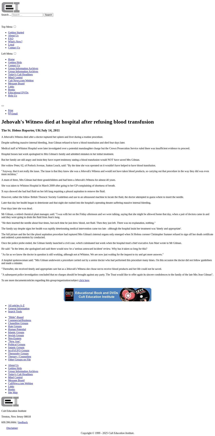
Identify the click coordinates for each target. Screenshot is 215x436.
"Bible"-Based (16, 317)
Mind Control (15, 77)
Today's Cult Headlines (20, 74)
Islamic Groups (16, 332)
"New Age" (14, 341)
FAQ (10, 38)
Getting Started (16, 32)
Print (10, 110)
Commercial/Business (19, 320)
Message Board (16, 83)
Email (14, 113)
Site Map (13, 392)
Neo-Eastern (14, 338)
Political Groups (16, 344)
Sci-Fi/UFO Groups (18, 350)
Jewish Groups (16, 335)
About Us (13, 35)
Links (11, 86)
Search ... (6, 14)
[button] (15, 27)
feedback (23, 422)
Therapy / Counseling (19, 356)
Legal (11, 44)
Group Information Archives (23, 68)
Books (11, 89)
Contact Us (14, 47)
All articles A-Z (16, 305)
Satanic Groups (16, 347)
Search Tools (15, 311)
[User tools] (2, 105)
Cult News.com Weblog (21, 80)
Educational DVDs (18, 92)
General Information (19, 308)
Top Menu (6, 26)
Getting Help (15, 62)
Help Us (12, 95)
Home (11, 59)
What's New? (15, 41)
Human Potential (17, 329)
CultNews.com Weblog (20, 383)
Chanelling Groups (18, 323)
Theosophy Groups (18, 353)
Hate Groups (15, 326)
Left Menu (7, 53)
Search (48, 15)
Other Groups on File (19, 359)
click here (84, 280)
